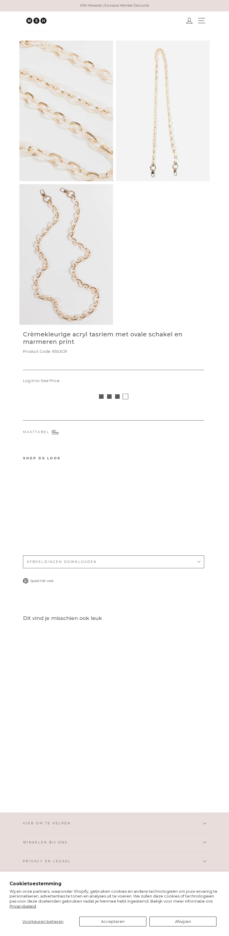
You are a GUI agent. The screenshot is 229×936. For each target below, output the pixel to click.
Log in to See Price (41, 380)
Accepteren (113, 921)
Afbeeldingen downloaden (62, 562)
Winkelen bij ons (45, 842)
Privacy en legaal (47, 861)
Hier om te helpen (47, 823)
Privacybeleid (23, 906)
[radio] (27, 534)
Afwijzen (183, 921)
